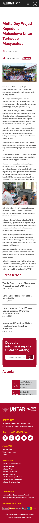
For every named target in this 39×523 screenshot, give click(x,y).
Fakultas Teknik (7, 469)
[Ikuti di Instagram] (11, 438)
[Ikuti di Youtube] (24, 438)
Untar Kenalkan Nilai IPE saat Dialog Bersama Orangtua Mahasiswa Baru (17, 311)
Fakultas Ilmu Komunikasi (11, 482)
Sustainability (7, 449)
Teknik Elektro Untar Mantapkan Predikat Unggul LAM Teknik (18, 284)
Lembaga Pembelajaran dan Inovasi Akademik (18, 497)
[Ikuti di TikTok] (30, 438)
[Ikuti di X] (5, 438)
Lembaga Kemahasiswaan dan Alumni (15, 495)
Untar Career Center (9, 452)
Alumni (4, 455)
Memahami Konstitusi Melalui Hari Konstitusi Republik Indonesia (17, 326)
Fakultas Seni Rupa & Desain (12, 479)
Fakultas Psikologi (8, 474)
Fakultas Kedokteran (9, 471)
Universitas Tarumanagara (20, 514)
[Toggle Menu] (28, 3)
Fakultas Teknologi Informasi (12, 477)
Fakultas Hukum (8, 466)
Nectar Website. (26, 517)
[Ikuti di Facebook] (17, 438)
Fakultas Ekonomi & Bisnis (11, 464)
